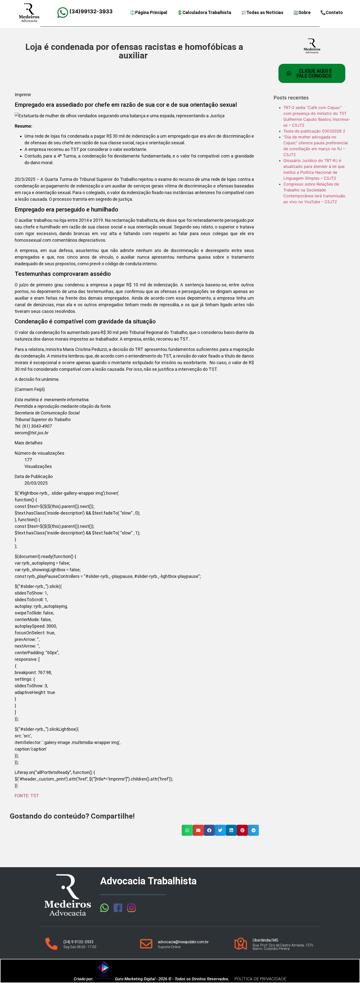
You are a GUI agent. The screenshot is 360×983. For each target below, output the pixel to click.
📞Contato (331, 12)
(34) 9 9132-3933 (78, 942)
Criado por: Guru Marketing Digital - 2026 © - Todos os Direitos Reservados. (151, 978)
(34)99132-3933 (91, 11)
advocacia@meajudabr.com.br (183, 942)
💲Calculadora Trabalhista (204, 12)
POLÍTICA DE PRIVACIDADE (260, 978)
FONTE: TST (27, 795)
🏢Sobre (302, 12)
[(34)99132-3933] (63, 12)
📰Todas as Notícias (262, 12)
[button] (134, 442)
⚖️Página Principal (148, 12)
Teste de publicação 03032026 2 (314, 131)
